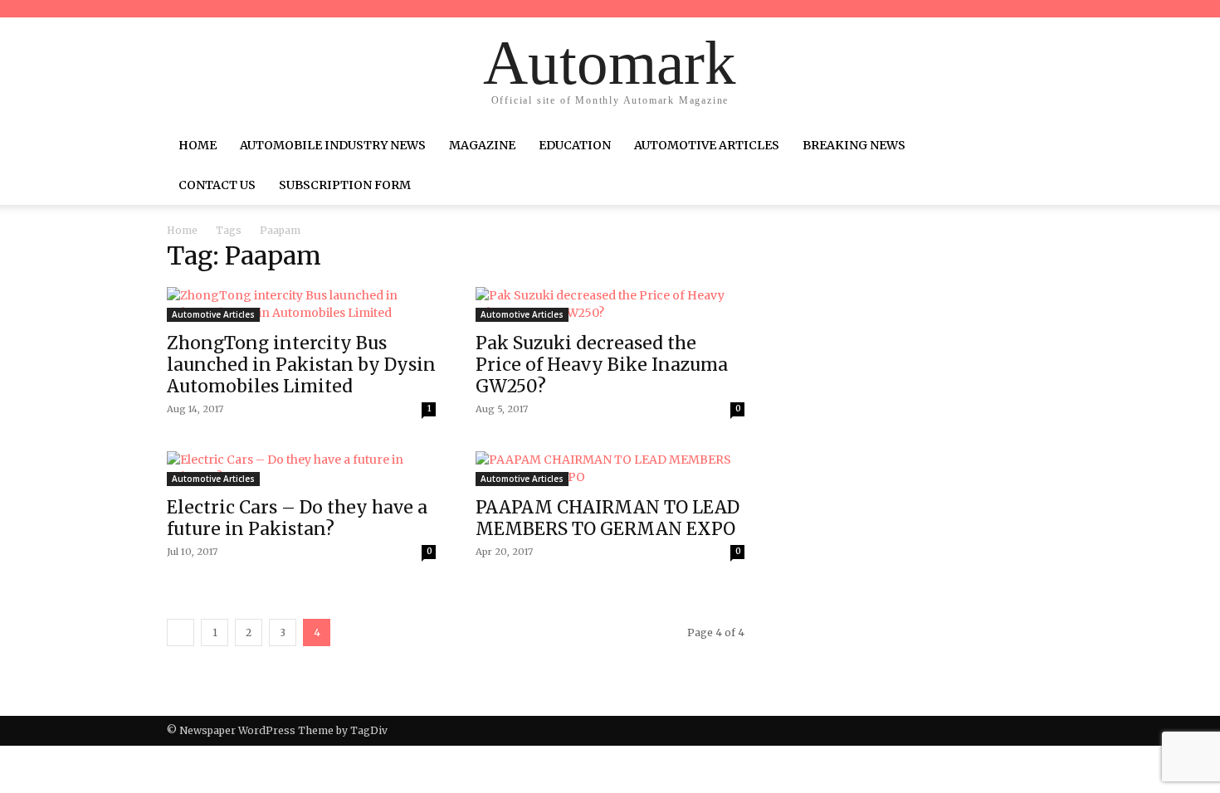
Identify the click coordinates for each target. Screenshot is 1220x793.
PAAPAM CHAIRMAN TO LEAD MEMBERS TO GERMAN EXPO (607, 518)
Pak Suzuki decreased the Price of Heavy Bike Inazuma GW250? (602, 364)
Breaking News (854, 145)
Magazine (482, 145)
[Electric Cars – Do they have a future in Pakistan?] (301, 468)
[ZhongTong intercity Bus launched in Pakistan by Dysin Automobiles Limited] (301, 304)
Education (575, 145)
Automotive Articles (706, 145)
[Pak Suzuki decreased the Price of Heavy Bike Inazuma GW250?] (610, 304)
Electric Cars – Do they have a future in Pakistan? (297, 518)
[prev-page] (180, 632)
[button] (1033, 146)
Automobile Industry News (333, 145)
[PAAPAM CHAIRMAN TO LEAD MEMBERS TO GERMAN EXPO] (610, 468)
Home (197, 145)
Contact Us (217, 185)
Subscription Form (345, 185)
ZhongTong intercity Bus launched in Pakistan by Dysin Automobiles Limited (301, 364)
